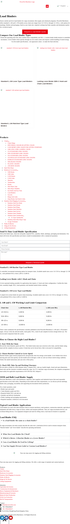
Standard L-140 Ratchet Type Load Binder (16, 267)
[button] (47, 6)
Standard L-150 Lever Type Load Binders (16, 81)
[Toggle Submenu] (17, 170)
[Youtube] (11, 518)
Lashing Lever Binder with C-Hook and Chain (18, 279)
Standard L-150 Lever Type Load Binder (16, 291)
